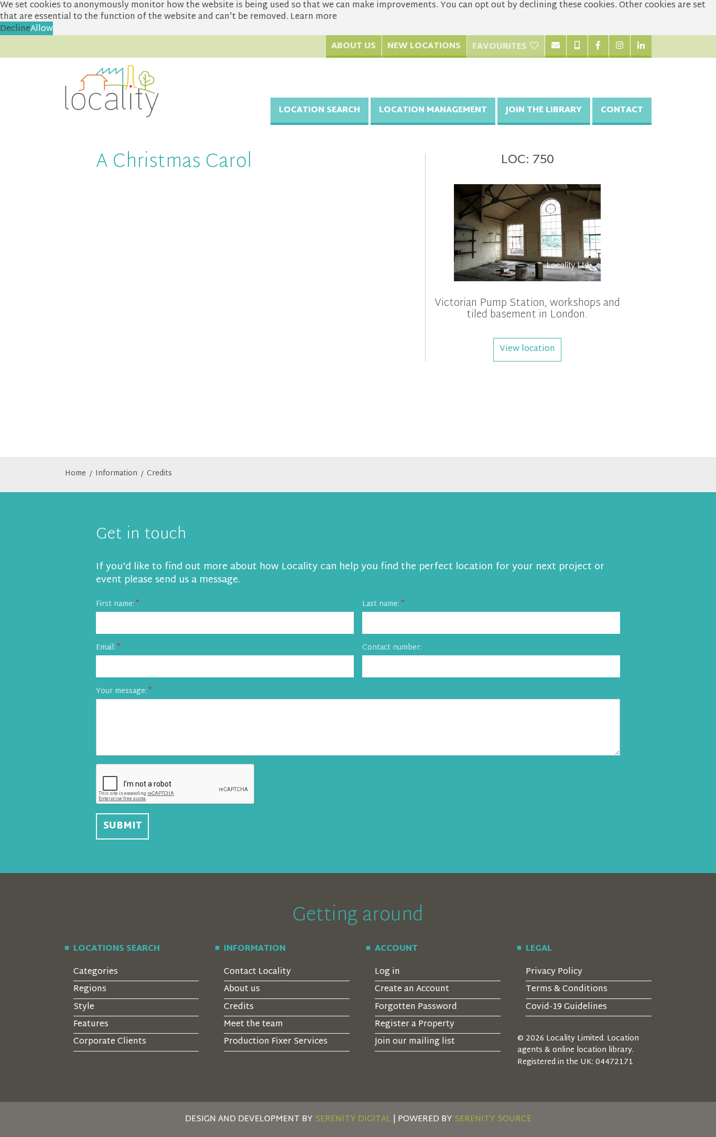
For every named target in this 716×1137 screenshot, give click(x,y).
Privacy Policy (554, 972)
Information (116, 473)
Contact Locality (257, 972)
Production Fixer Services (276, 1041)
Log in (387, 972)
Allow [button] (41, 29)
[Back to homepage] (112, 91)
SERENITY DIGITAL (353, 1119)
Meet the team (253, 1024)
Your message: (121, 691)
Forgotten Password (416, 1007)
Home (75, 473)
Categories (95, 972)
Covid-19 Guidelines (566, 1007)
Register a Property (414, 1024)
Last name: (380, 604)
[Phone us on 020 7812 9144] (577, 46)
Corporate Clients (109, 1041)
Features (91, 1024)
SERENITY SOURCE (492, 1119)
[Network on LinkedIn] (641, 46)
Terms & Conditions (566, 989)
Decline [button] (15, 29)
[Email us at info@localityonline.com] (555, 46)
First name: (115, 604)
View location (527, 349)
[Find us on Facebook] (598, 46)
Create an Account (412, 989)
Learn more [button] (313, 17)
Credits (159, 473)
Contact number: (391, 647)
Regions (89, 989)
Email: (105, 647)
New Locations (424, 46)
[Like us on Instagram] (619, 46)
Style (83, 1007)
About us (242, 989)
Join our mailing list (415, 1041)
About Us (353, 46)
